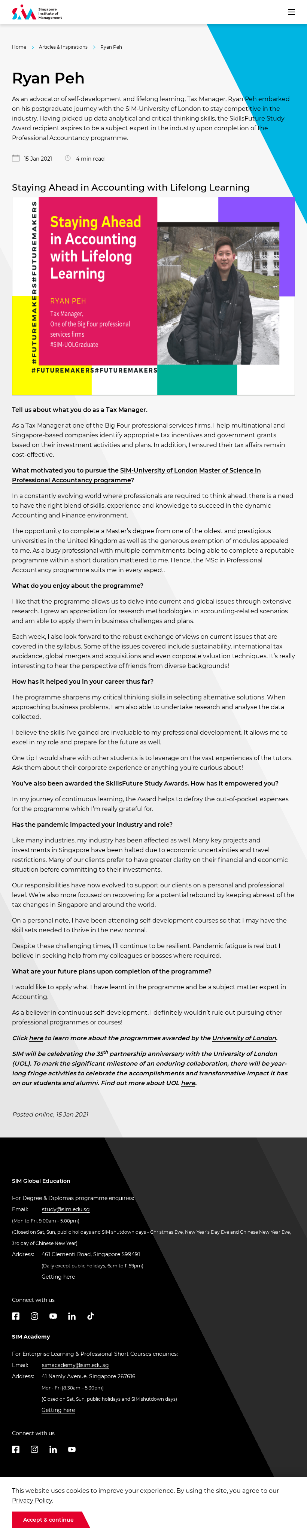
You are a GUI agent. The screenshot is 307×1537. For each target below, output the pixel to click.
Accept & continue (48, 1519)
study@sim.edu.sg (66, 1209)
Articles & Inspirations (63, 47)
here (36, 1038)
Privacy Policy (32, 1500)
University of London (244, 1038)
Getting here (58, 1276)
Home (19, 47)
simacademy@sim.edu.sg (75, 1365)
